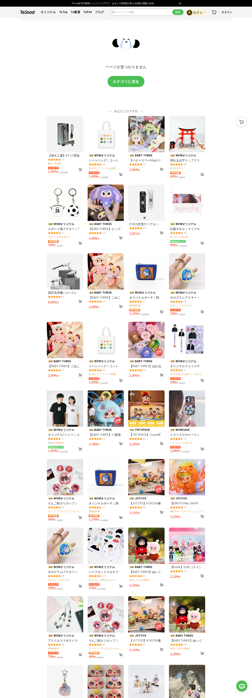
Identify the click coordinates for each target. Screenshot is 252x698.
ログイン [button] (227, 12)
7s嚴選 (75, 12)
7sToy (63, 12)
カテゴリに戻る (126, 81)
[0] (214, 12)
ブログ (99, 12)
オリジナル (48, 12)
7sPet (87, 12)
